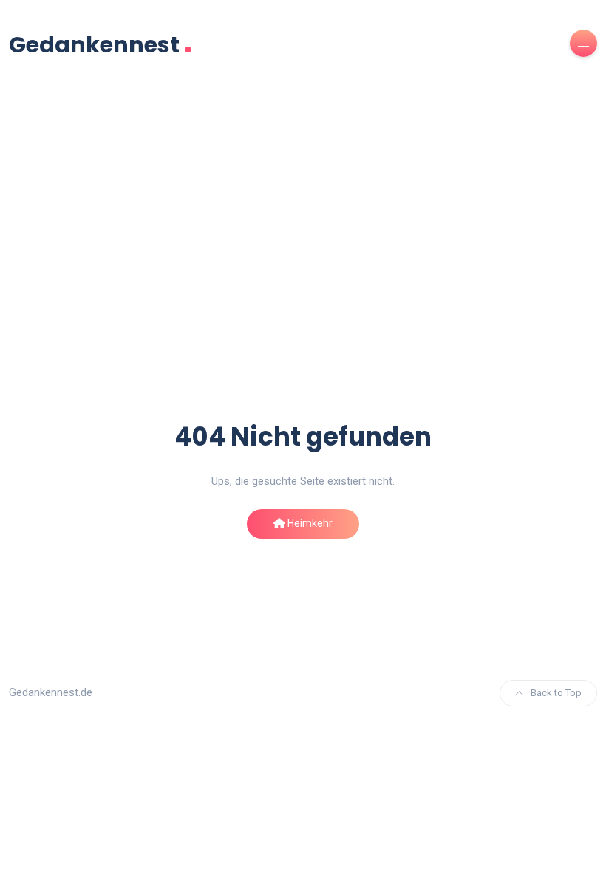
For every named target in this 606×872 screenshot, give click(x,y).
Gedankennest (101, 43)
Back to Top (556, 692)
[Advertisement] (303, 234)
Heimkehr (309, 523)
